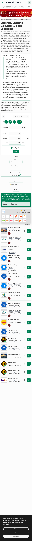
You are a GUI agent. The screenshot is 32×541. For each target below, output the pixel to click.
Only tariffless (15, 175)
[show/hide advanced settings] (28, 138)
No (16, 532)
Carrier (16, 159)
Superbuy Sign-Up (10, 204)
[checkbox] (11, 148)
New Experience (16, 148)
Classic (22, 19)
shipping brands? (15, 172)
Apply (15, 151)
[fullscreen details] (24, 231)
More (16, 529)
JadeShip (3, 19)
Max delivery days (16, 165)
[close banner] (1, 13)
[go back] (3, 116)
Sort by (16, 181)
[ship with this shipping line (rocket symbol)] (29, 231)
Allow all (16, 536)
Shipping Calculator (13, 19)
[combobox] (16, 162)
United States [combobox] (18, 116)
